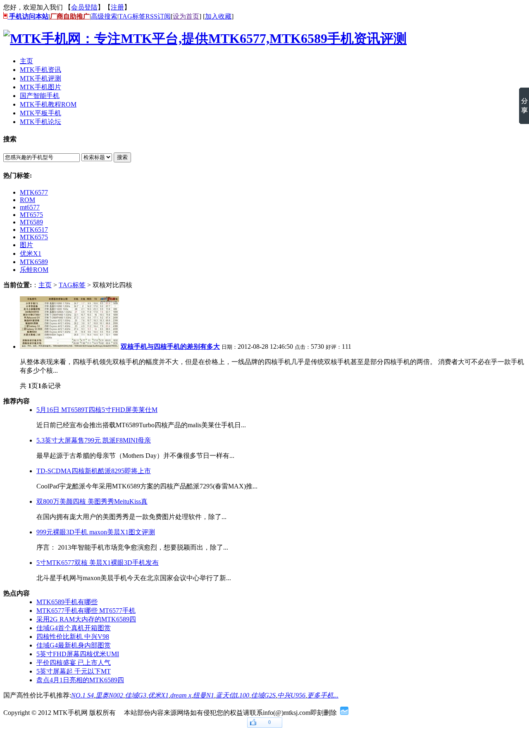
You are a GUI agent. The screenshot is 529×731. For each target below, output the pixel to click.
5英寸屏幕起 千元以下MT (73, 671)
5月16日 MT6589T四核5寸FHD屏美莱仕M (96, 409)
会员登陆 (84, 7)
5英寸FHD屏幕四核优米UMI (77, 653)
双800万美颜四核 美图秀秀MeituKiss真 (92, 501)
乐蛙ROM (34, 269)
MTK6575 (34, 236)
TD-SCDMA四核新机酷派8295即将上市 (93, 470)
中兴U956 (291, 695)
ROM (27, 199)
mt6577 (30, 207)
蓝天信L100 (232, 695)
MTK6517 (34, 229)
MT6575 (31, 214)
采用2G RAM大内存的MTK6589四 (86, 619)
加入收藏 (218, 16)
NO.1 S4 (82, 695)
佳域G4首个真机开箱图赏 (73, 627)
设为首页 (186, 16)
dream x (180, 695)
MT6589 (31, 222)
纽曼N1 (203, 695)
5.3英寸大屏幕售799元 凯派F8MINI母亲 (93, 440)
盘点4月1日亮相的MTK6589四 (80, 679)
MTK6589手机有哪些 (67, 601)
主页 (45, 284)
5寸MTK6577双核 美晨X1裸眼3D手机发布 (97, 562)
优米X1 (30, 253)
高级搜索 (104, 16)
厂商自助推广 (70, 16)
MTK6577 (34, 192)
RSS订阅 (158, 16)
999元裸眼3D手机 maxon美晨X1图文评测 (95, 532)
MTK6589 (34, 261)
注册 (117, 7)
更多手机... (322, 695)
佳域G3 (135, 695)
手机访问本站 (28, 16)
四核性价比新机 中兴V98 (72, 636)
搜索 (122, 157)
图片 (26, 244)
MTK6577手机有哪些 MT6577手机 (86, 610)
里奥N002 (109, 695)
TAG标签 (132, 16)
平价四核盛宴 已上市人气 (73, 662)
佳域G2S (263, 695)
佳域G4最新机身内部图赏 (73, 645)
